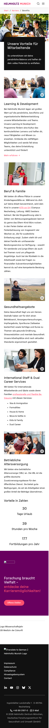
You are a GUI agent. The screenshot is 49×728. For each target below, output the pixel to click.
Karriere (15, 10)
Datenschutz (10, 667)
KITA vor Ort (25, 207)
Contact (8, 678)
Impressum (9, 663)
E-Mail (36, 710)
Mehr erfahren (11, 155)
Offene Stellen (14, 602)
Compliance (9, 670)
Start (6, 10)
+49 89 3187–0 (20, 710)
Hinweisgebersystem (14, 674)
